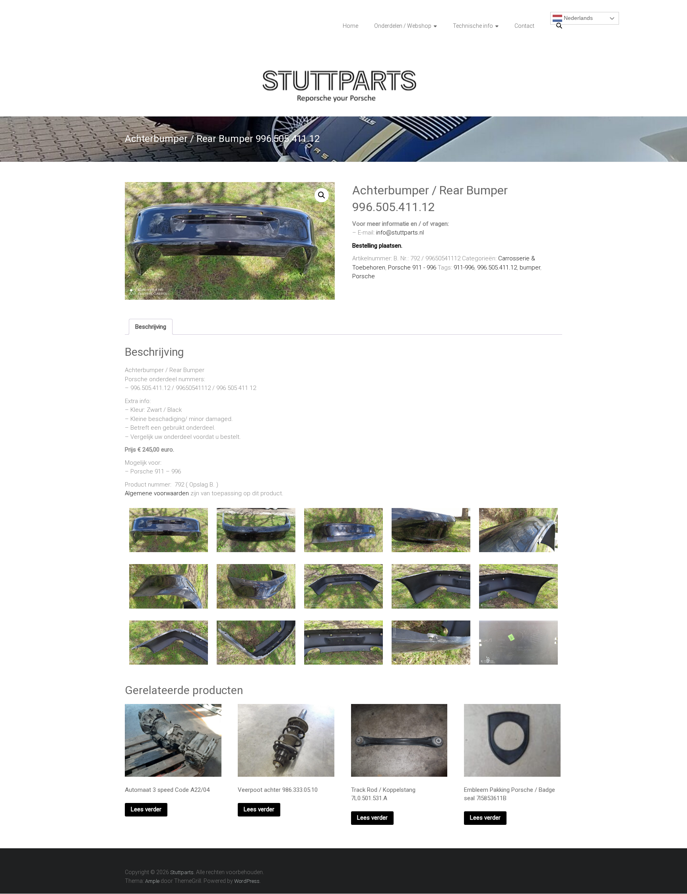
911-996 (464, 267)
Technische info (473, 26)
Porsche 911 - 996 (412, 267)
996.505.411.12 (497, 267)
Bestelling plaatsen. (377, 245)
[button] (321, 195)
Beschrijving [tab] (150, 326)
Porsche (363, 276)
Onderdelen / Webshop (402, 26)
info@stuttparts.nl (400, 232)
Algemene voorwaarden (157, 493)
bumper (530, 267)
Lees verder (146, 809)
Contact (524, 26)
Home (350, 26)
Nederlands (577, 18)
